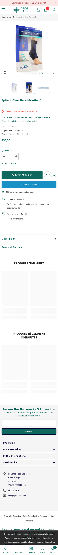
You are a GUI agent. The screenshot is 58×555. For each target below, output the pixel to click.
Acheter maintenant (29, 184)
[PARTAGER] (54, 175)
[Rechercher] (54, 10)
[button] (47, 73)
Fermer (55, 3)
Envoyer (29, 431)
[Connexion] (38, 9)
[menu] (3, 10)
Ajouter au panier (22, 175)
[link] (14, 312)
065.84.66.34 (13, 490)
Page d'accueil (7, 17)
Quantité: (5, 150)
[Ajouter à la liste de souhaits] (48, 175)
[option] (29, 48)
